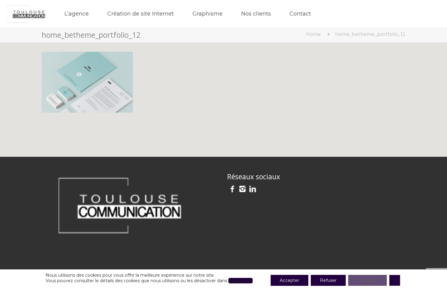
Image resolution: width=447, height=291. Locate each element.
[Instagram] (242, 190)
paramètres (240, 280)
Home (313, 34)
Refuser (328, 280)
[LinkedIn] (253, 190)
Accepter (289, 280)
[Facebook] (232, 190)
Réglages (367, 280)
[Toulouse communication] (26, 13)
